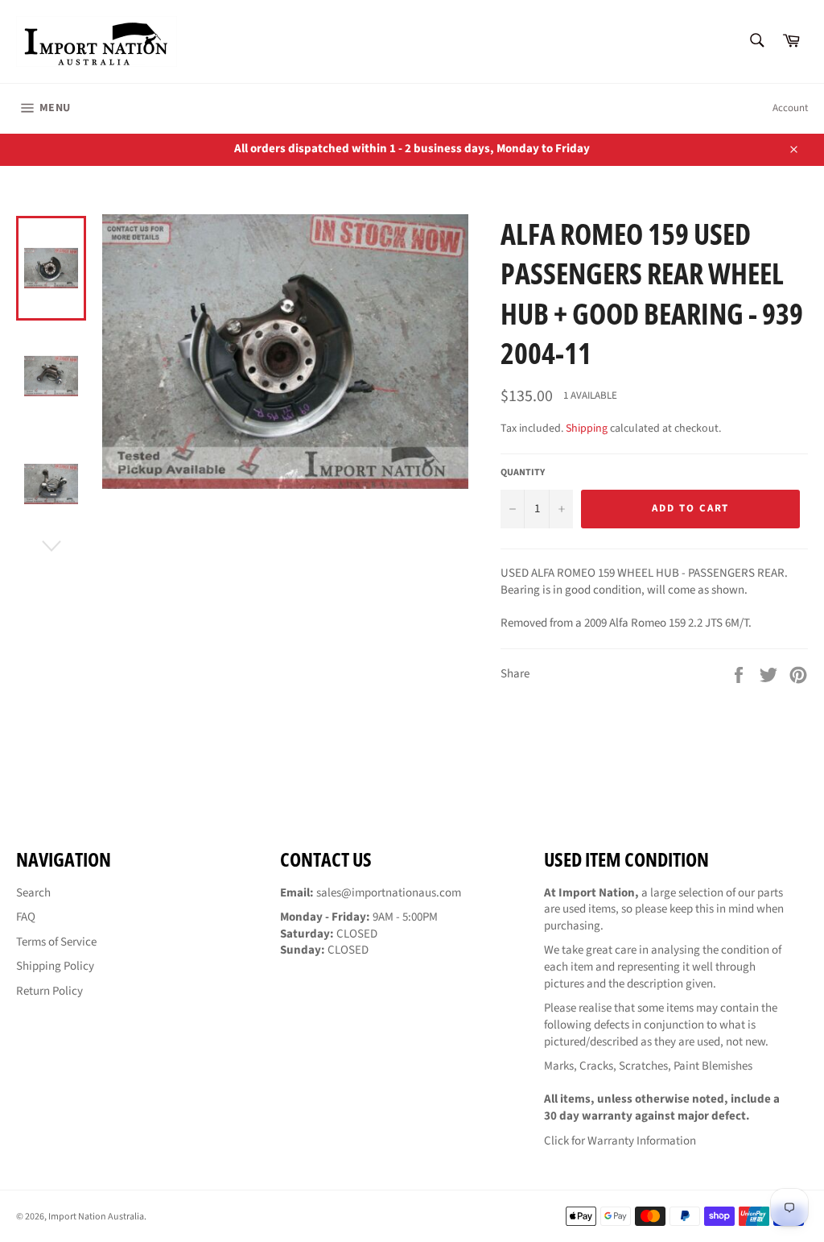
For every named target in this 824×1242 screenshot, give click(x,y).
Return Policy (49, 991)
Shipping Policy (55, 966)
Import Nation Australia (96, 1216)
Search (33, 892)
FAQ (25, 917)
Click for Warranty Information (620, 1140)
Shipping (587, 428)
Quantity (523, 472)
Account (790, 108)
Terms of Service (56, 942)
